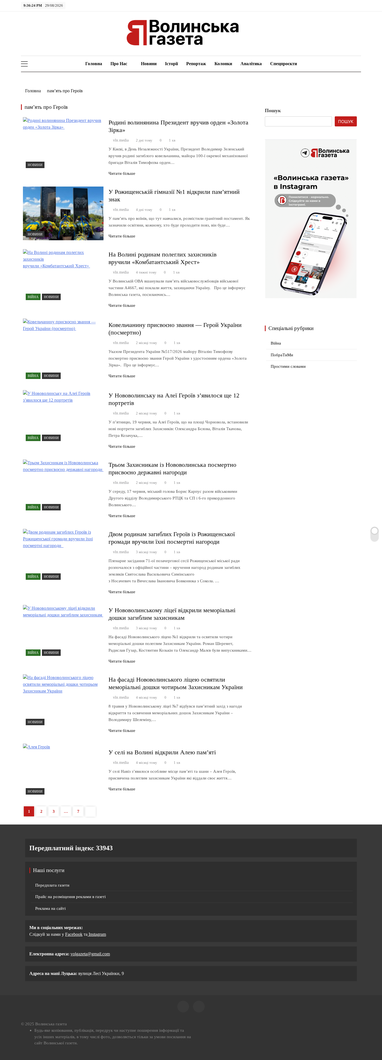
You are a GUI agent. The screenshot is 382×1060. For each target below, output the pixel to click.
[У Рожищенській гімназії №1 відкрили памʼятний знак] (63, 213)
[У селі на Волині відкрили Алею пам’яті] (63, 770)
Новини (149, 63)
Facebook (73, 934)
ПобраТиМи (282, 355)
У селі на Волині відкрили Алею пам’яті (164, 752)
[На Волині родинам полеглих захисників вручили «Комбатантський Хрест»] (63, 276)
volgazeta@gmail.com (90, 953)
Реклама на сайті (50, 908)
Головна (93, 63)
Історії (171, 63)
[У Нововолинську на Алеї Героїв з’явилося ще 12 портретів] (63, 417)
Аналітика (251, 63)
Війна (33, 297)
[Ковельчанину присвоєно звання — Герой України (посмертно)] (63, 350)
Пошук (273, 110)
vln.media (121, 140)
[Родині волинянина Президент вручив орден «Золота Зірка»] (63, 144)
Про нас (118, 63)
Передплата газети (52, 885)
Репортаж (196, 63)
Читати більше (122, 173)
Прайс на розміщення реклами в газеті (70, 896)
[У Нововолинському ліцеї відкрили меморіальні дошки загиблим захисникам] (63, 632)
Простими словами (288, 366)
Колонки (223, 63)
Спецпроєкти (283, 63)
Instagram (97, 934)
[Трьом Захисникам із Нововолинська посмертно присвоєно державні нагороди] (63, 486)
